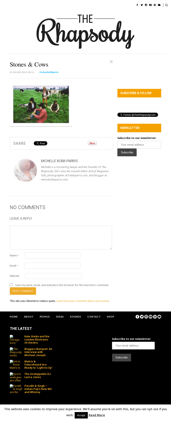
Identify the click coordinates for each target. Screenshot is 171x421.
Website (14, 275)
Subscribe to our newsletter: (137, 138)
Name (14, 255)
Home (14, 316)
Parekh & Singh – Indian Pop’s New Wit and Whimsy (38, 389)
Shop (110, 316)
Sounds (75, 316)
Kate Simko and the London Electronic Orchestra (36, 339)
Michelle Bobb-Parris (23, 72)
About (29, 316)
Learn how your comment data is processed (82, 301)
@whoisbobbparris (49, 72)
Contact (94, 316)
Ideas (60, 316)
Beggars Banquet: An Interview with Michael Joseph (38, 352)
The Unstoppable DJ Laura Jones (37, 375)
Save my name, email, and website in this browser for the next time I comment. (62, 285)
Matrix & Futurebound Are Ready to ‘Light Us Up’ (38, 364)
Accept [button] (81, 415)
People (45, 316)
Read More (97, 415)
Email (14, 265)
